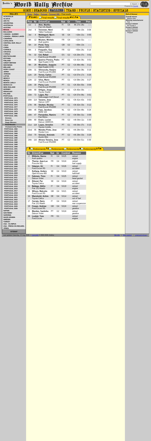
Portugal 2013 (10, 182)
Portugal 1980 (10, 113)
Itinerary (7, 118)
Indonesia (7, 65)
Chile (5, 45)
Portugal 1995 (10, 158)
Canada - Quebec (11, 34)
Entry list (8, 120)
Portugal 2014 (10, 184)
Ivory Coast (9, 69)
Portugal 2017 (10, 191)
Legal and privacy (141, 235)
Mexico (6, 78)
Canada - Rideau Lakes (13, 36)
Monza (6, 80)
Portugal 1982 (10, 129)
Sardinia (7, 215)
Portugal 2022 (10, 199)
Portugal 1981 (10, 116)
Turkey (6, 222)
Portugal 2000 (10, 166)
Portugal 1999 (10, 164)
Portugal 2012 (10, 180)
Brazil (6, 30)
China (6, 47)
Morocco (7, 85)
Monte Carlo (9, 83)
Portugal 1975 (10, 102)
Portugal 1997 (10, 160)
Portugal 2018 (10, 193)
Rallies (14, 14)
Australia (8, 25)
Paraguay (7, 91)
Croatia (7, 52)
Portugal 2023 (10, 202)
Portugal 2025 (10, 206)
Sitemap (13, 231)
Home (29, 14)
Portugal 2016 (10, 188)
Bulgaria (7, 32)
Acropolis (8, 16)
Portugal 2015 (10, 186)
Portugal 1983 (10, 131)
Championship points (12, 127)
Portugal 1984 (10, 133)
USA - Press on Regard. (13, 226)
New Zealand (9, 87)
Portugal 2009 (10, 173)
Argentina (8, 23)
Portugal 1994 (10, 155)
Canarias (7, 38)
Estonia (7, 58)
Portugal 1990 (10, 147)
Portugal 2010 (10, 175)
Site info (117, 235)
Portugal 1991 (10, 149)
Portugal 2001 (10, 169)
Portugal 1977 (10, 107)
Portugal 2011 (10, 177)
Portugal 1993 (10, 153)
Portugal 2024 (10, 204)
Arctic (6, 21)
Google (135, 6)
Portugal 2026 (10, 208)
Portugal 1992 (10, 151)
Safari (6, 211)
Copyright (35, 235)
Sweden (6, 219)
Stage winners (9, 122)
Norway (6, 89)
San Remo (7, 213)
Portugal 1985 (10, 136)
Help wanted (127, 235)
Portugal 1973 (10, 98)
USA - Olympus (9, 224)
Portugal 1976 (10, 105)
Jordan (6, 74)
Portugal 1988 (10, 142)
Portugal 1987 (10, 140)
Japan (6, 72)
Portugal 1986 (10, 138)
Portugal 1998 (10, 162)
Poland (6, 94)
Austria (7, 27)
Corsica (7, 49)
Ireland (7, 67)
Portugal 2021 (10, 197)
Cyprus (6, 54)
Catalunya (8, 41)
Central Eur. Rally (12, 43)
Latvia (6, 76)
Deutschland (9, 56)
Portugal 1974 (10, 100)
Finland (7, 60)
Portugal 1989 (10, 144)
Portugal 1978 (10, 109)
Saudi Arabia (9, 217)
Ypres (6, 228)
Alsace (6, 19)
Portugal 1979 (10, 111)
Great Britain (9, 63)
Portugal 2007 (10, 171)
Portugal (8, 96)
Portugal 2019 (10, 195)
